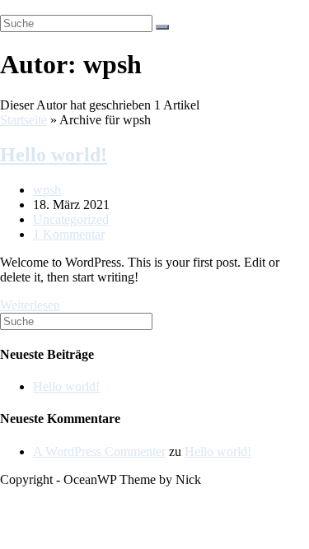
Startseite (23, 120)
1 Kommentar (69, 234)
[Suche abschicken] (162, 27)
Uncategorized (71, 219)
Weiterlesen (30, 305)
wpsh (47, 190)
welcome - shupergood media (76, 7)
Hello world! (53, 154)
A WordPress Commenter (99, 451)
